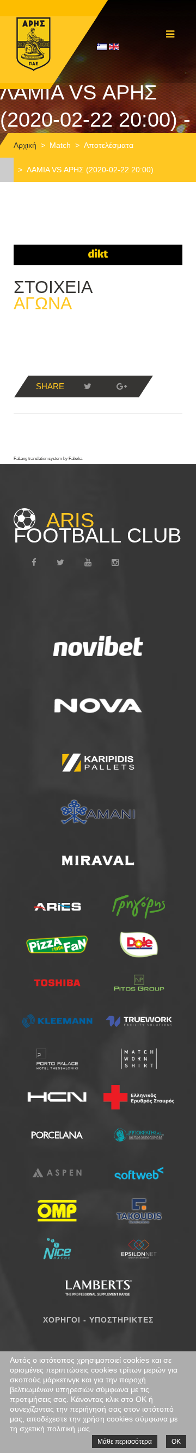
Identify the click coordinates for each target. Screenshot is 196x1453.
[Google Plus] (121, 386)
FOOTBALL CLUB (97, 528)
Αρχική (25, 145)
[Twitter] (88, 386)
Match (60, 145)
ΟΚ (176, 1441)
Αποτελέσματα (108, 145)
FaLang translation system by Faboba (48, 458)
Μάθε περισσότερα (124, 1441)
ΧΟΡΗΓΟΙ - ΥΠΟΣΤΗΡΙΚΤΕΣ (98, 1319)
